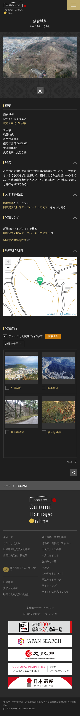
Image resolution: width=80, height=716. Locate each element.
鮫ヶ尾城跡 (54, 432)
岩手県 (22, 123)
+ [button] (8, 261)
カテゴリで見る (11, 543)
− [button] (8, 267)
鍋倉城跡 (8, 203)
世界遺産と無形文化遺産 (16, 549)
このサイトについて (53, 573)
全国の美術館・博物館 (15, 555)
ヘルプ (45, 567)
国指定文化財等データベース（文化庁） (26, 207)
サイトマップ (49, 585)
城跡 (5, 123)
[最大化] (8, 275)
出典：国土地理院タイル (64, 314)
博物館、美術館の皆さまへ (56, 543)
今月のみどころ (50, 555)
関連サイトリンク (51, 579)
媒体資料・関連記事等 (54, 537)
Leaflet (49, 314)
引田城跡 (16, 387)
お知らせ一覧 (49, 561)
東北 (13, 123)
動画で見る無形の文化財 (16, 594)
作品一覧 (8, 537)
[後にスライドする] (72, 462)
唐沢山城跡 (17, 432)
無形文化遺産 (10, 588)
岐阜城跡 (53, 388)
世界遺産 (8, 582)
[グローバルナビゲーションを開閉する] (73, 5)
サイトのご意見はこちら (55, 591)
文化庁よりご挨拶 (51, 549)
